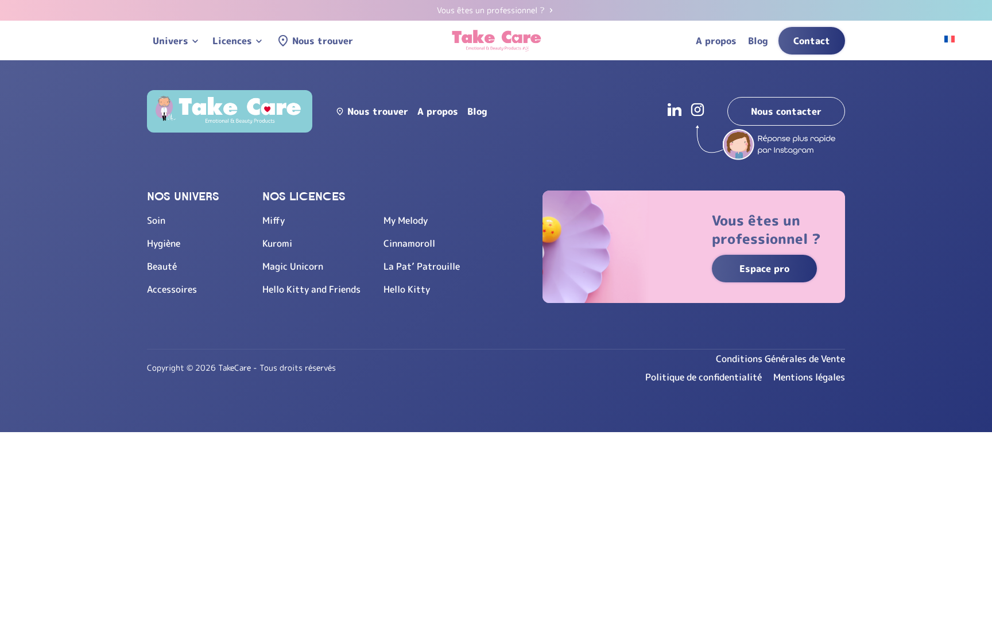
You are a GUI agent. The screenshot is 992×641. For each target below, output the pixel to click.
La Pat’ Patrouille (421, 266)
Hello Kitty (406, 289)
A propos (716, 40)
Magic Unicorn (292, 266)
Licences (232, 40)
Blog (758, 40)
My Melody (405, 220)
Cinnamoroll (409, 243)
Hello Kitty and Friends (311, 289)
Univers (170, 40)
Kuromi (277, 243)
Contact (811, 40)
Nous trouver (322, 40)
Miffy (273, 220)
